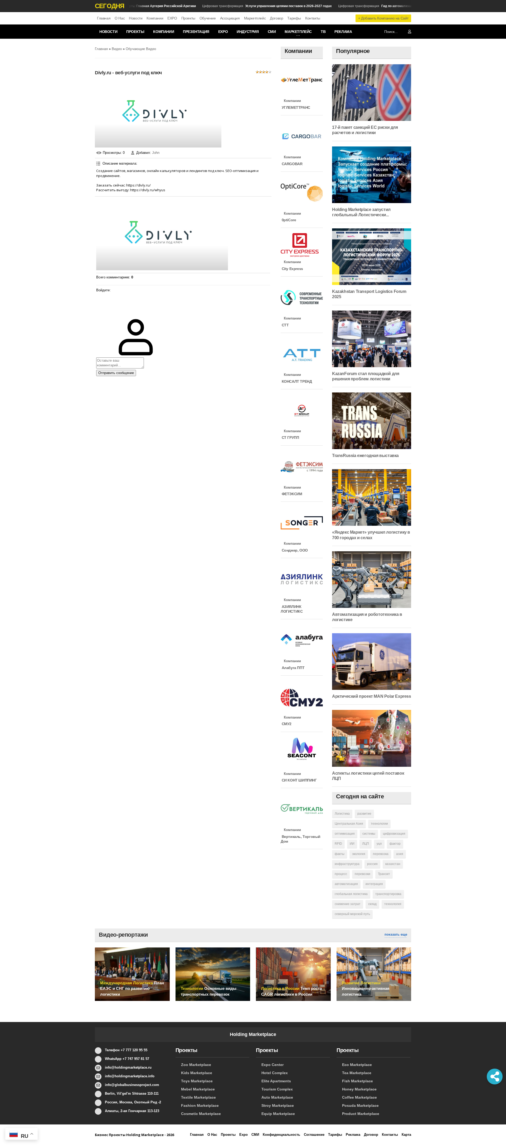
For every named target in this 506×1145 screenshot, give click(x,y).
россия (372, 864)
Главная (103, 18)
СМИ (272, 32)
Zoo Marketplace (196, 1065)
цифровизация (394, 834)
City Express (292, 269)
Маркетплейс (255, 18)
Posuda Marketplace (360, 1105)
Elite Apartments (276, 1081)
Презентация (196, 32)
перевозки (362, 874)
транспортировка (388, 894)
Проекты (188, 18)
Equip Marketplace (278, 1114)
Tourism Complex (277, 1089)
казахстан (392, 864)
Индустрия (248, 32)
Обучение (208, 18)
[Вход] (100, 297)
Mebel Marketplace (198, 1089)
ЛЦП (365, 844)
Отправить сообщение (116, 373)
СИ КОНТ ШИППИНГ (299, 780)
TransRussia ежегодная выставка (365, 455)
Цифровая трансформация (254, 6)
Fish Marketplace (357, 1081)
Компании (155, 18)
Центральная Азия (349, 823)
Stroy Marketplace (277, 1105)
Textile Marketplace (198, 1097)
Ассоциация (230, 18)
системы (368, 834)
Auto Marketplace (277, 1097)
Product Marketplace (360, 1114)
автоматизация (346, 884)
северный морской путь (352, 914)
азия (399, 854)
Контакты (312, 18)
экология (358, 854)
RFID (338, 844)
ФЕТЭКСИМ (291, 494)
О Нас (120, 18)
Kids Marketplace (196, 1073)
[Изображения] (162, 234)
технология (392, 904)
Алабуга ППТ (292, 668)
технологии (379, 823)
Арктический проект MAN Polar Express (371, 696)
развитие (364, 813)
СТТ (285, 325)
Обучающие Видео (141, 49)
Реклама (343, 32)
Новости (135, 18)
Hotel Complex (274, 1073)
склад (372, 904)
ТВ (323, 32)
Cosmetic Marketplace (201, 1114)
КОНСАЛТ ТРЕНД (296, 381)
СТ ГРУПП (290, 437)
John (155, 153)
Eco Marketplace (357, 1065)
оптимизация (345, 834)
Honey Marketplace (359, 1089)
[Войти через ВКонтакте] (100, 304)
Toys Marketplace (197, 1081)
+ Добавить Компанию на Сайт (383, 18)
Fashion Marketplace (200, 1105)
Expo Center (272, 1065)
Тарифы (294, 18)
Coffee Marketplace (359, 1097)
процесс (341, 874)
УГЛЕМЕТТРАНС (295, 107)
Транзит (384, 874)
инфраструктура (347, 864)
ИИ (352, 844)
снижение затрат (348, 904)
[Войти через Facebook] (100, 312)
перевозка (380, 854)
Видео (117, 49)
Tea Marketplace (356, 1073)
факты (339, 854)
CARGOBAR (291, 164)
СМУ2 (286, 724)
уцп (379, 844)
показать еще (396, 934)
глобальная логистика (351, 894)
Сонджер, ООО (294, 550)
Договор (276, 18)
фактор (395, 844)
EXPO (172, 18)
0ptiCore (288, 220)
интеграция (374, 884)
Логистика (342, 813)
